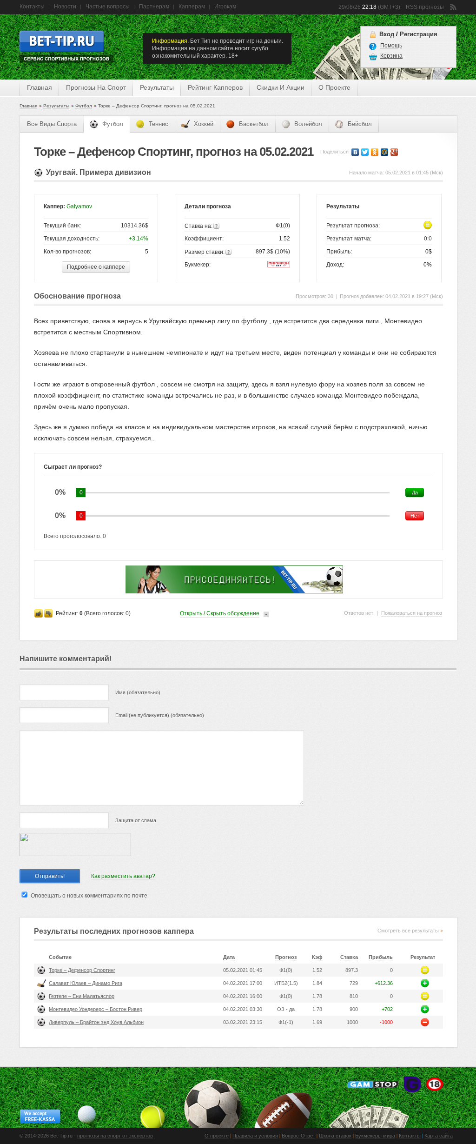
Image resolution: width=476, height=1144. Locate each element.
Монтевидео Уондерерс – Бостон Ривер (95, 1009)
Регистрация (418, 34)
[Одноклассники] (375, 152)
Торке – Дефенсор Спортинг (82, 970)
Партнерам (154, 6)
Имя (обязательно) (137, 692)
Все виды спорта (52, 123)
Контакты (32, 6)
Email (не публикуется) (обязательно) (159, 715)
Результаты (56, 105)
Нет (414, 516)
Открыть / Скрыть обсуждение (219, 613)
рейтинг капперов (215, 87)
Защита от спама (135, 820)
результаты (157, 87)
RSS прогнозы (425, 7)
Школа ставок (335, 1135)
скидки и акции (280, 87)
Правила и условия (255, 1135)
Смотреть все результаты (408, 930)
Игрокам (225, 6)
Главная (39, 87)
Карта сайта (438, 1135)
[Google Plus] (394, 152)
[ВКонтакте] (355, 152)
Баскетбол (254, 123)
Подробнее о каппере (96, 267)
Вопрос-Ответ (298, 1135)
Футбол (83, 105)
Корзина (391, 56)
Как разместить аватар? (123, 876)
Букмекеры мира (375, 1135)
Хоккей (203, 123)
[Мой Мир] (385, 152)
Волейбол (308, 123)
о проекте (334, 87)
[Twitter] (365, 152)
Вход (386, 34)
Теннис (158, 123)
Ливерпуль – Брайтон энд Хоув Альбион (96, 1022)
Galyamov (79, 206)
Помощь (391, 45)
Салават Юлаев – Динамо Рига (85, 983)
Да (415, 492)
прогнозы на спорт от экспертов (115, 1135)
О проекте (217, 1135)
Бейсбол (360, 123)
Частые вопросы (108, 6)
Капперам (191, 6)
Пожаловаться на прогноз (411, 613)
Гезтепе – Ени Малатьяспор (81, 996)
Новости (65, 6)
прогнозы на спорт (96, 87)
